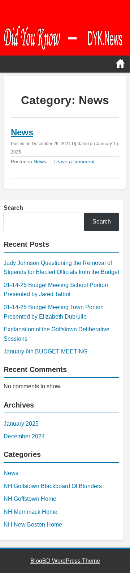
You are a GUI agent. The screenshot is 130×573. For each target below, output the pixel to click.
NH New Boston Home (33, 524)
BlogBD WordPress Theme (65, 561)
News (22, 132)
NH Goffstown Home (30, 499)
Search (13, 208)
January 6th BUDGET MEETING (45, 351)
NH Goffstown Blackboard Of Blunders (53, 486)
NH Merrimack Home (30, 512)
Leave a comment (74, 161)
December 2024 (24, 436)
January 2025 (21, 424)
